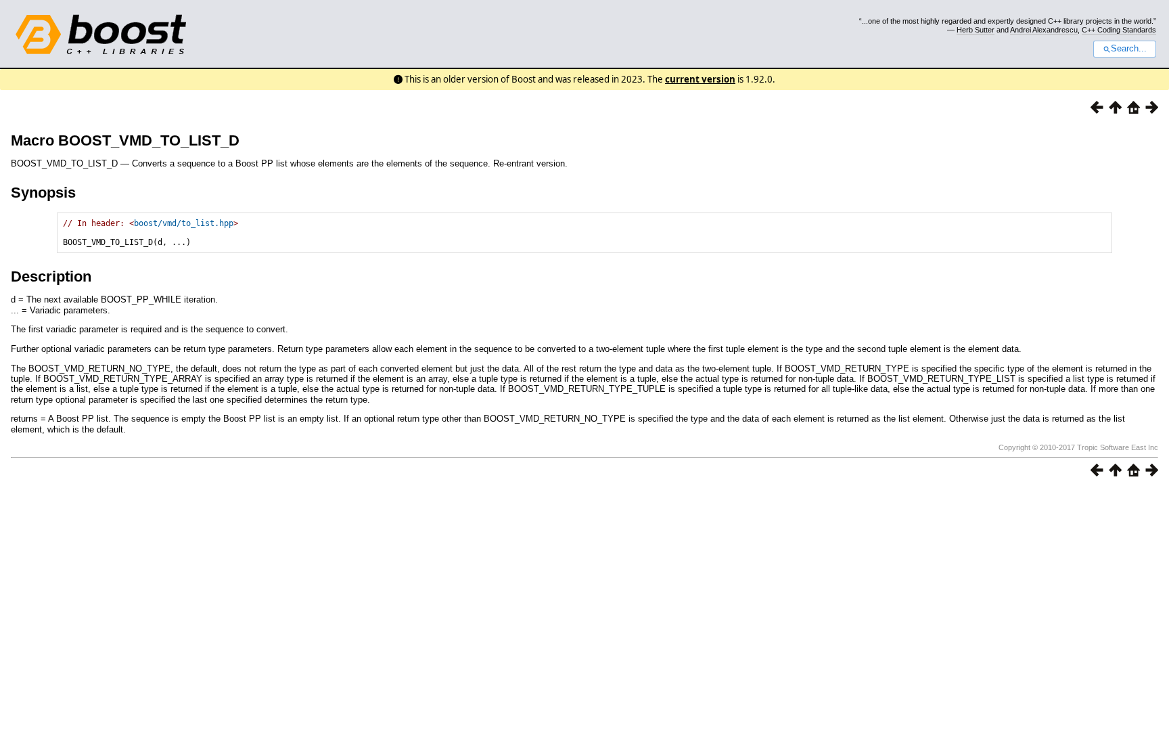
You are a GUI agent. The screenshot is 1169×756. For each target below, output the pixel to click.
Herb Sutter (975, 30)
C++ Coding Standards (1119, 30)
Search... (1129, 48)
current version (700, 79)
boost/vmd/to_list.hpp (183, 223)
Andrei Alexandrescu (1044, 30)
